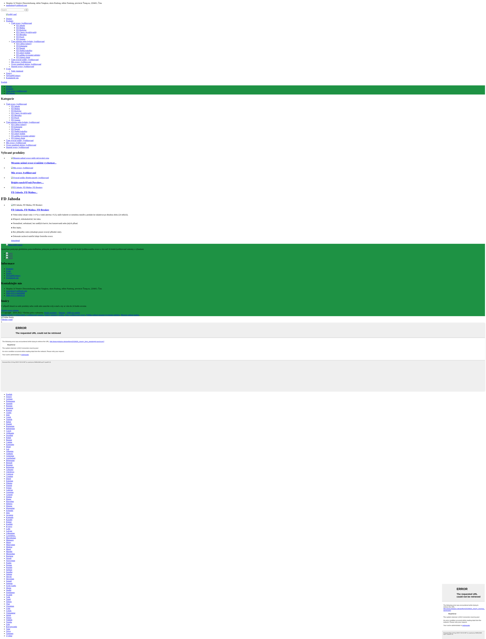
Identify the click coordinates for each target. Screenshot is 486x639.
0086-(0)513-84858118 (15, 295)
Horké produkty (50, 313)
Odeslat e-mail (7, 319)
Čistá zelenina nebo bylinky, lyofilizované (28, 41)
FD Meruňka (21, 35)
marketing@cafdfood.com (16, 5)
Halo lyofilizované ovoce (75, 315)
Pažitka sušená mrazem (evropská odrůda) (103, 315)
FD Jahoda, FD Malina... (24, 192)
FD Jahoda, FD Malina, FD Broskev (30, 209)
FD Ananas (20, 39)
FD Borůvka (21, 30)
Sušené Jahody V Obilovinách (13, 315)
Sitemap (62, 313)
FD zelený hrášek (23, 53)
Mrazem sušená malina (130, 315)
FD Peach (20, 37)
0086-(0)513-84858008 (15, 293)
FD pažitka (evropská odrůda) (28, 55)
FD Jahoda (20, 25)
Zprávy (9, 73)
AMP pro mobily (73, 313)
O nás (8, 69)
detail (17, 240)
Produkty (9, 21)
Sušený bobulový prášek (54, 315)
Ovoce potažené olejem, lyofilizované (26, 64)
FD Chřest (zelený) (24, 44)
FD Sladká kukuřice (24, 50)
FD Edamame (21, 46)
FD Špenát (20, 48)
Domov (9, 19)
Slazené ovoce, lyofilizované (22, 66)
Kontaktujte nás (12, 78)
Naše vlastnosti (17, 71)
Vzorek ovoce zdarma (10, 310)
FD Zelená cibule (23, 57)
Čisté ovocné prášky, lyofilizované (25, 60)
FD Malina (20, 28)
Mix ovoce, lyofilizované (21, 62)
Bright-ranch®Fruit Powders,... (27, 182)
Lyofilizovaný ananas (34, 315)
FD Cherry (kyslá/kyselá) (26, 32)
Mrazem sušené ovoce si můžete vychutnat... (33, 163)
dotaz (13, 240)
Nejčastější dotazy (13, 76)
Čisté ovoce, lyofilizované (21, 23)
